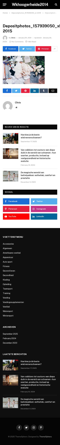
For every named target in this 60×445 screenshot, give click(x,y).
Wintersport (8, 316)
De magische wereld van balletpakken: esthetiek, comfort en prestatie (38, 175)
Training (6, 293)
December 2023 (10, 343)
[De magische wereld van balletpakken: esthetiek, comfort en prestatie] (10, 176)
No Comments (18, 42)
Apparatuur (8, 257)
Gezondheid (8, 275)
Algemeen (7, 248)
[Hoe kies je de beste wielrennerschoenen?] (10, 138)
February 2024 (9, 338)
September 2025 (10, 334)
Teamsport (8, 289)
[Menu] (4, 4)
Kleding (6, 280)
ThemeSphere (45, 437)
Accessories (8, 244)
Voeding (6, 298)
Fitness (6, 266)
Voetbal (6, 307)
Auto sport (7, 262)
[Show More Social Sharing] (54, 48)
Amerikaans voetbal (12, 253)
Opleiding (7, 284)
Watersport (8, 311)
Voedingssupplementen (13, 302)
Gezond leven (9, 271)
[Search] (55, 4)
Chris (13, 38)
